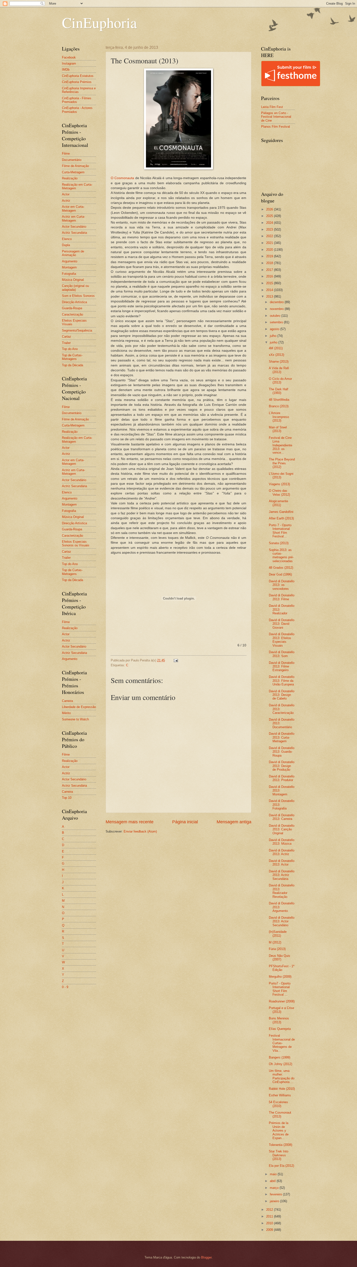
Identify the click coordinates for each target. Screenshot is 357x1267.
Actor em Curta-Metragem (73, 208)
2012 (270, 1209)
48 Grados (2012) (281, 567)
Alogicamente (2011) (278, 503)
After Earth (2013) (281, 518)
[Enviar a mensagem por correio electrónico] (175, 660)
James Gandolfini (281, 512)
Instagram (69, 63)
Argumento (69, 261)
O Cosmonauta (122, 178)
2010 (270, 1223)
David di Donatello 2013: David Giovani (281, 623)
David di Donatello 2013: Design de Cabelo (281, 694)
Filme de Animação (75, 166)
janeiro (275, 1201)
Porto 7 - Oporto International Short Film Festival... (280, 530)
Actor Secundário (74, 226)
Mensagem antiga (234, 821)
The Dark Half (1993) (278, 391)
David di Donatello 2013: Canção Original (281, 829)
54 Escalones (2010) (278, 1104)
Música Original (73, 280)
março (275, 1188)
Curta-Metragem (73, 172)
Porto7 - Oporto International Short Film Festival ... (279, 989)
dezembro (277, 302)
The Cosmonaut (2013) (280, 1114)
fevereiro (276, 1194)
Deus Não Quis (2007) (279, 957)
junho (274, 342)
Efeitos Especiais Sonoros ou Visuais (75, 543)
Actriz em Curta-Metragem (73, 218)
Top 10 (66, 798)
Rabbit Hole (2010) (282, 1089)
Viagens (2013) (279, 484)
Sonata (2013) (279, 543)
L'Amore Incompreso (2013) (279, 416)
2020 (270, 249)
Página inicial (185, 821)
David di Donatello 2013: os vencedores (281, 585)
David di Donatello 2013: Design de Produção (281, 765)
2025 (270, 216)
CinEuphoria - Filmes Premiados (76, 100)
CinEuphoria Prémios (77, 82)
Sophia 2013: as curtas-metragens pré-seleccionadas (281, 555)
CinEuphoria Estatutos (78, 76)
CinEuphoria (99, 22)
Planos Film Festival (275, 126)
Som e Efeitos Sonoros (78, 296)
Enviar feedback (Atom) (140, 831)
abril (273, 1181)
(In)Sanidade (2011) (278, 933)
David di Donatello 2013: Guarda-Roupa (281, 751)
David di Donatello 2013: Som (281, 654)
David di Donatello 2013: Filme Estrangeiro (281, 666)
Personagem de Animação (73, 253)
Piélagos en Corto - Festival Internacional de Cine (276, 116)
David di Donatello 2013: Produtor (281, 778)
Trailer (66, 343)
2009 (270, 1230)
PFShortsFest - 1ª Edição (281, 968)
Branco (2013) (279, 406)
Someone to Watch (75, 719)
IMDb (65, 69)
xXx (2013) (276, 355)
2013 (270, 296)
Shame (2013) (279, 361)
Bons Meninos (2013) (279, 1020)
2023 (270, 229)
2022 (270, 236)
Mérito (66, 713)
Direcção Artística (74, 302)
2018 (270, 263)
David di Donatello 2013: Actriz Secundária (281, 875)
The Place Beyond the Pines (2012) (282, 463)
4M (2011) (276, 348)
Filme (66, 153)
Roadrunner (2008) (282, 1001)
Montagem (69, 267)
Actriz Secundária (74, 232)
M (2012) (275, 942)
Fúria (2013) (277, 949)
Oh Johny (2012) (280, 1064)
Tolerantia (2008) (280, 1145)
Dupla (66, 245)
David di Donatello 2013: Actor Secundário (281, 921)
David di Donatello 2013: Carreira (281, 817)
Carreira (67, 701)
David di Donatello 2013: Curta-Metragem (281, 737)
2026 (270, 209)
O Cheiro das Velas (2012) (279, 492)
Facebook (69, 57)
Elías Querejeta (280, 1029)
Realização (69, 178)
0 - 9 (65, 987)
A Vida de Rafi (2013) (279, 370)
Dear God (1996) (280, 574)
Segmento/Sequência (77, 330)
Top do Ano (70, 349)
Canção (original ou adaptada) (75, 287)
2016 (270, 276)
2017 (270, 270)
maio (274, 1174)
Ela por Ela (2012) (281, 1165)
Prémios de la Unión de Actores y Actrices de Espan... (279, 1130)
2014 (270, 290)
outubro (275, 315)
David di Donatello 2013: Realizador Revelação (281, 891)
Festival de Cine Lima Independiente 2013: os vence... (280, 445)
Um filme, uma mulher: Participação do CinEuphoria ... (281, 1076)
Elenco (67, 239)
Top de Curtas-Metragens (72, 357)
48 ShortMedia (279, 399)
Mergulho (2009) (280, 976)
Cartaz (66, 336)
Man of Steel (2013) (278, 429)
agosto (275, 329)
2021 (270, 243)
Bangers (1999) (279, 1057)
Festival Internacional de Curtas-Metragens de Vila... (282, 1043)
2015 (270, 283)
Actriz (66, 200)
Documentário (71, 160)
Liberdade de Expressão (79, 707)
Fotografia (69, 273)
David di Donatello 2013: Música (281, 841)
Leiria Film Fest (272, 107)
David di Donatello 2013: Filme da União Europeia (281, 680)
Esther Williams (280, 1095)
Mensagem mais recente (129, 821)
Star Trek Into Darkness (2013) (278, 1155)
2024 (270, 223)
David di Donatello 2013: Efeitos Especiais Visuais (281, 639)
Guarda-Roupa (72, 308)
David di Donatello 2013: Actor (281, 862)
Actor (65, 194)
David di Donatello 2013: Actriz (281, 852)
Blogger (206, 1257)
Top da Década (72, 365)
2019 (270, 256)
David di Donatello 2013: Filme (281, 597)
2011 (270, 1216)
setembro (277, 322)
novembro (277, 309)
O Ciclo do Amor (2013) (280, 380)
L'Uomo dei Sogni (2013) (281, 475)
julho (273, 336)
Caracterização (72, 314)
